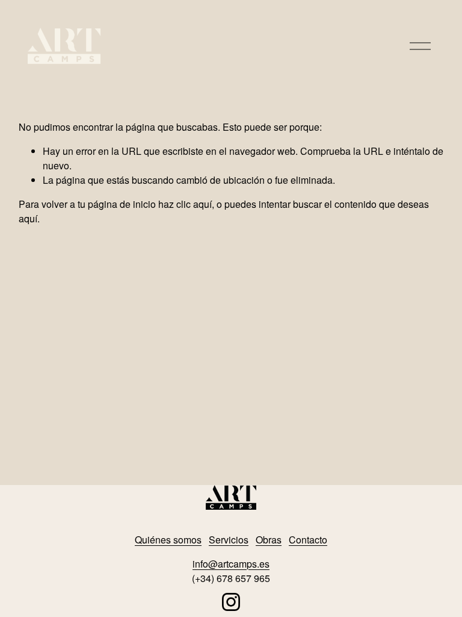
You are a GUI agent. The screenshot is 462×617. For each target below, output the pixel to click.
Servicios (228, 540)
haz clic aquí (185, 204)
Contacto (308, 540)
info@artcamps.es (231, 564)
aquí (28, 218)
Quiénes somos (168, 540)
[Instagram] (231, 602)
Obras (269, 540)
